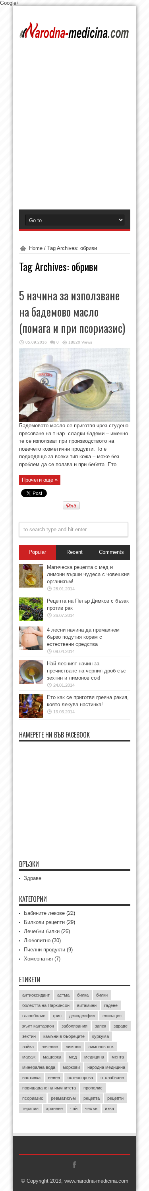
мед (73, 1057)
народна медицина (106, 1067)
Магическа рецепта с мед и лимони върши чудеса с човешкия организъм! (88, 574)
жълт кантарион (38, 1026)
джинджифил (82, 1015)
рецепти (115, 1098)
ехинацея (112, 1015)
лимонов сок (101, 1046)
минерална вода (38, 1067)
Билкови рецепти (44, 922)
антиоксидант (36, 995)
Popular (37, 552)
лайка (28, 1046)
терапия (30, 1108)
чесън (91, 1108)
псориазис (32, 1098)
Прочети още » (40, 480)
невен (54, 1077)
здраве (121, 1026)
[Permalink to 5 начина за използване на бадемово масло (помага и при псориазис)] (74, 420)
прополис (93, 1087)
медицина (94, 1057)
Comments (111, 552)
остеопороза (80, 1077)
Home (36, 248)
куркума (100, 1036)
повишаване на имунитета (49, 1087)
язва (109, 1108)
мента (118, 1057)
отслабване (112, 1077)
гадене (111, 1005)
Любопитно (37, 940)
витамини (87, 1005)
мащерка (52, 1057)
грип (57, 1015)
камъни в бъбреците (64, 1036)
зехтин (29, 1036)
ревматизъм (63, 1098)
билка (83, 995)
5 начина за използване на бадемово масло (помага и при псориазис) (72, 311)
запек (100, 1026)
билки (102, 995)
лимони (73, 1046)
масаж (28, 1057)
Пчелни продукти (44, 950)
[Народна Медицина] (74, 32)
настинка (31, 1077)
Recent (74, 552)
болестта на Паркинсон (46, 1005)
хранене (54, 1108)
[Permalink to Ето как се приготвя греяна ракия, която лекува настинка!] (31, 716)
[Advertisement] (74, 131)
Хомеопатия (38, 959)
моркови (71, 1067)
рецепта (91, 1098)
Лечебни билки (42, 931)
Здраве (32, 878)
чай (73, 1108)
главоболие (33, 1015)
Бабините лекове (44, 913)
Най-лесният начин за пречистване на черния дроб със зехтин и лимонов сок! (86, 671)
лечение (49, 1046)
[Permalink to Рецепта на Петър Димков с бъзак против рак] (31, 619)
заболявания (74, 1026)
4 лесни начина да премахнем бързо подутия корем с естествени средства (83, 637)
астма (63, 995)
